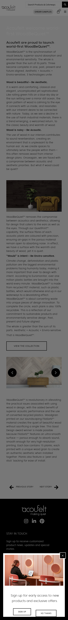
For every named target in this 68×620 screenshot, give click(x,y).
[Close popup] (62, 555)
